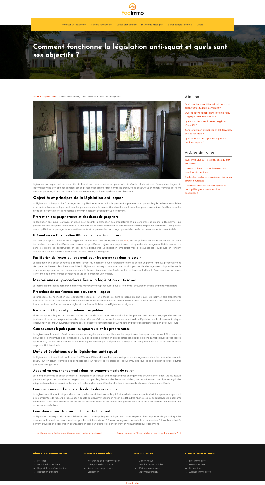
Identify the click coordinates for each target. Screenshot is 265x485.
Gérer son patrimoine (180, 24)
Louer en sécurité (127, 24)
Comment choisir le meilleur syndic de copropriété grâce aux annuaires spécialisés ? (205, 189)
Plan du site (132, 483)
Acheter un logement (74, 24)
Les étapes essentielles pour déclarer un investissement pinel (69, 433)
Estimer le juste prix (152, 24)
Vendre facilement (101, 24)
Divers (200, 24)
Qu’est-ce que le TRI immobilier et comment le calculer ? (148, 433)
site (126, 240)
